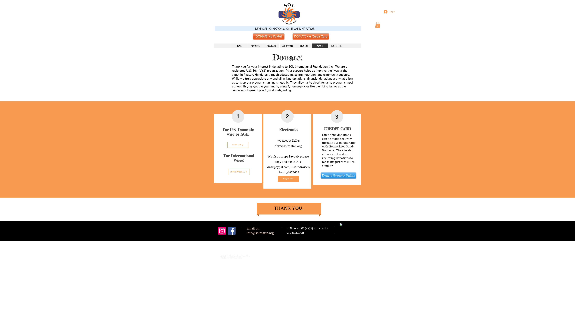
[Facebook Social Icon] (232, 231)
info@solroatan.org (260, 233)
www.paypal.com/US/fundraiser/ (288, 167)
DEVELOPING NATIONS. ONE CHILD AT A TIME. (285, 29)
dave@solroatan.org (288, 146)
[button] (377, 25)
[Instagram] (222, 231)
